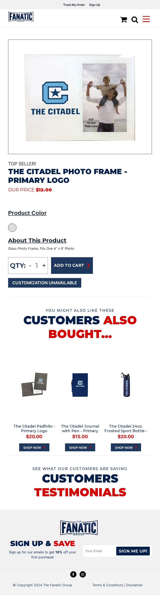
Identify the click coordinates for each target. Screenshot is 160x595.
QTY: (18, 265)
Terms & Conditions (107, 585)
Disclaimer (134, 585)
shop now (32, 448)
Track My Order (74, 4)
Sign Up (94, 4)
